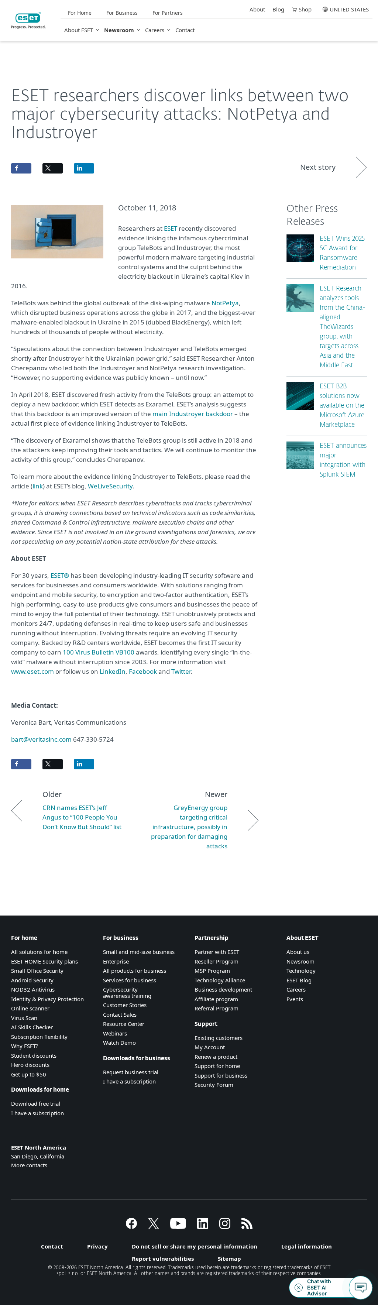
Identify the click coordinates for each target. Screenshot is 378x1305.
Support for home (217, 1065)
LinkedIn (113, 671)
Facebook (143, 671)
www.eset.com (32, 671)
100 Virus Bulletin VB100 (98, 652)
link (37, 486)
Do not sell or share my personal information (194, 1246)
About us (297, 951)
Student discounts (33, 1055)
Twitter (180, 671)
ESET (170, 228)
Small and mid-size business (139, 951)
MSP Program (212, 970)
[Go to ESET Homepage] (28, 20)
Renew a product (216, 1056)
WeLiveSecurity (110, 486)
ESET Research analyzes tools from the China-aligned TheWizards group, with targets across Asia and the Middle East (343, 327)
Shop (305, 9)
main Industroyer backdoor (192, 413)
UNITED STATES (349, 9)
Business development (223, 989)
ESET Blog (299, 980)
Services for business (129, 980)
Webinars (115, 1033)
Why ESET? (24, 1046)
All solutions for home (39, 951)
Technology (301, 970)
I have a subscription (37, 1113)
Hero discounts (30, 1064)
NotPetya (225, 303)
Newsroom (119, 30)
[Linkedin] (202, 1226)
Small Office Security (37, 970)
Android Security (32, 980)
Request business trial (130, 1072)
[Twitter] (153, 1226)
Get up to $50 (28, 1074)
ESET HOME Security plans (44, 961)
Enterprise (116, 961)
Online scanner (30, 1008)
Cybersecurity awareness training (127, 992)
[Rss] (247, 1226)
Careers (154, 30)
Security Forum (214, 1084)
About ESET (78, 30)
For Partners (167, 12)
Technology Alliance (220, 980)
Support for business (221, 1075)
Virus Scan (24, 1017)
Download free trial (35, 1103)
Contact (185, 30)
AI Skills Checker (32, 1027)
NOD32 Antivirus (33, 989)
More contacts (29, 1165)
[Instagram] (224, 1226)
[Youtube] (178, 1226)
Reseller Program (216, 961)
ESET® (60, 575)
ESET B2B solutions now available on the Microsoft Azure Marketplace (342, 406)
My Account (210, 1047)
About (257, 9)
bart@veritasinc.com (41, 739)
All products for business (134, 970)
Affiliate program (216, 999)
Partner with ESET (217, 951)
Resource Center (123, 1023)
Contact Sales (120, 1014)
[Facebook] (131, 1226)
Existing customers (219, 1037)
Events (294, 999)
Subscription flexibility (39, 1036)
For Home (80, 12)
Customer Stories (125, 1005)
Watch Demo (119, 1042)
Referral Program (216, 1008)
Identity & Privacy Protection (47, 999)
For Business (122, 12)
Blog (278, 9)
